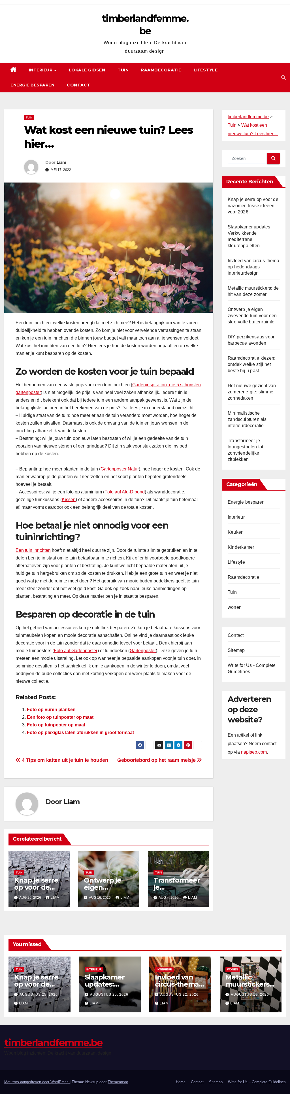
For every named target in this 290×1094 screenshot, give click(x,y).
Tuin (123, 70)
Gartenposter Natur (120, 469)
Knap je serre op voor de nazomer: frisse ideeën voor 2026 (253, 205)
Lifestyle (206, 70)
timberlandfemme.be (53, 1043)
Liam (61, 162)
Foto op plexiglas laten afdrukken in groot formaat (80, 732)
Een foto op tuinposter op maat (60, 717)
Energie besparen (32, 85)
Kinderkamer (241, 547)
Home (180, 1082)
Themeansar (118, 1082)
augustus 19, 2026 (250, 995)
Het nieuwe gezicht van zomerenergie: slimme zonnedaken (252, 391)
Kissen (69, 499)
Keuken (236, 532)
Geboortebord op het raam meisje (157, 760)
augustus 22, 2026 (179, 995)
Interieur (41, 70)
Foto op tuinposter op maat (56, 724)
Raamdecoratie (161, 70)
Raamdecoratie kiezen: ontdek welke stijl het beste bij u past (251, 364)
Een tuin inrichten (33, 550)
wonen (235, 607)
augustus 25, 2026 (39, 995)
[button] (283, 77)
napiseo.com (254, 752)
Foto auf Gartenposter (75, 650)
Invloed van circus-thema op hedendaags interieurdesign (253, 266)
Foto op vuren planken (51, 709)
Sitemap (236, 650)
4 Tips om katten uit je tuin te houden (64, 760)
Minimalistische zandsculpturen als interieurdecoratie (247, 419)
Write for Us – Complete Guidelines (257, 1082)
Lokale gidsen (87, 70)
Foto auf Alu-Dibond (125, 491)
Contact (78, 85)
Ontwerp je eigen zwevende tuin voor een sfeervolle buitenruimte (252, 315)
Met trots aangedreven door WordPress (37, 1082)
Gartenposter (143, 650)
